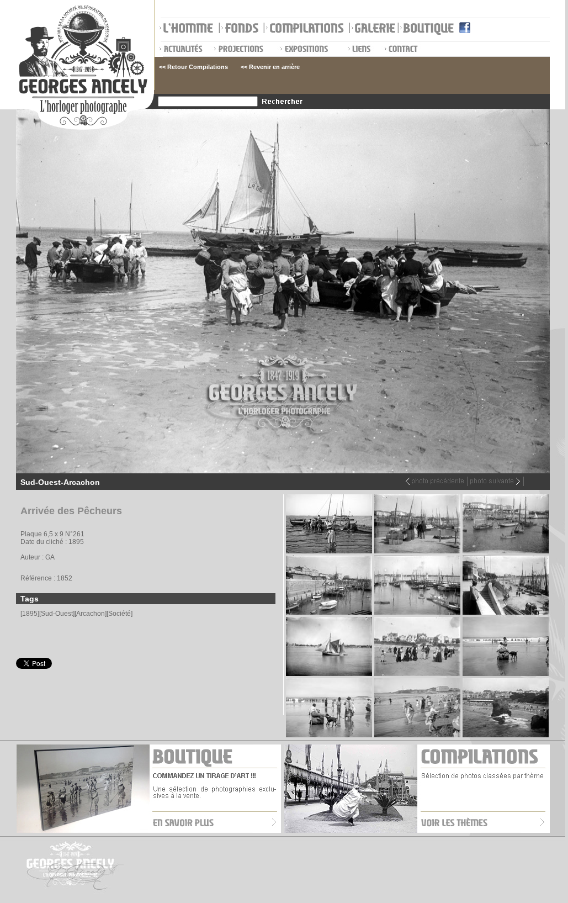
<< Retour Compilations (193, 67)
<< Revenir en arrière (270, 67)
